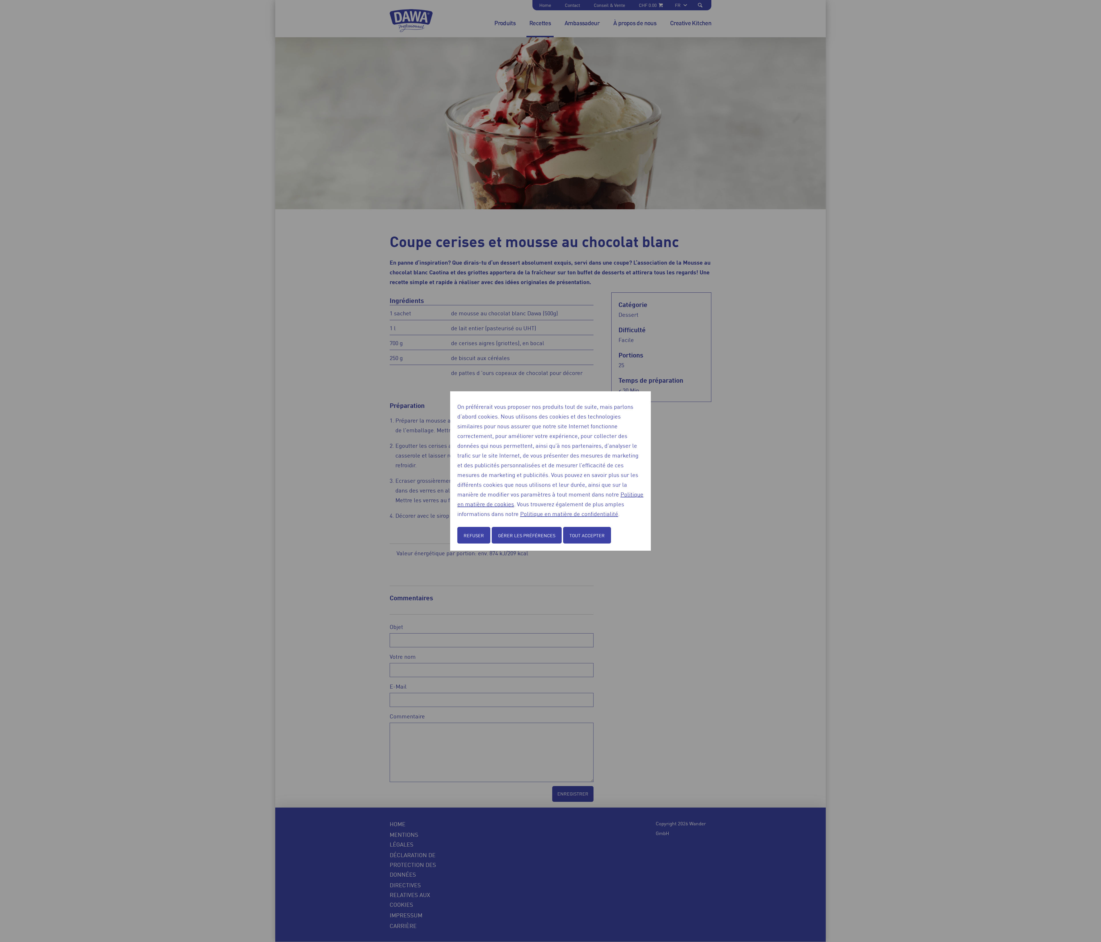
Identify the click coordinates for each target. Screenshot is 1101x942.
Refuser (474, 535)
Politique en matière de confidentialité (569, 513)
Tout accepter (587, 535)
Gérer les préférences (526, 535)
